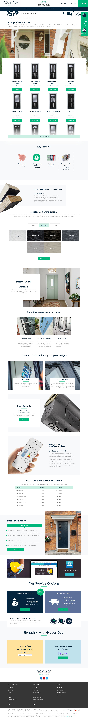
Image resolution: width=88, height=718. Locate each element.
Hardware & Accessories (61, 692)
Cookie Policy (35, 694)
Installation (10, 694)
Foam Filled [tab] (24, 525)
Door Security (59, 687)
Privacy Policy (35, 690)
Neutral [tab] (55, 225)
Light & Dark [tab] (44, 225)
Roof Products (61, 9)
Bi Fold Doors (35, 9)
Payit (34, 704)
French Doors (44, 9)
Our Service (10, 690)
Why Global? (71, 9)
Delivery (9, 692)
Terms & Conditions (36, 687)
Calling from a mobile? (10, 5)
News (9, 704)
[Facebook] (41, 678)
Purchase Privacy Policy (37, 697)
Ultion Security (60, 690)
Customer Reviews (11, 701)
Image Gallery (59, 694)
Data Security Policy (36, 692)
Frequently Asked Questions (38, 699)
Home (9, 18)
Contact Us (35, 701)
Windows (26, 9)
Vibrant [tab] (33, 225)
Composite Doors (17, 9)
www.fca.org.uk (69, 716)
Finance (9, 697)
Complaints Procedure (12, 699)
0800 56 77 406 (10, 1)
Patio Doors (53, 9)
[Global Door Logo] (44, 3)
